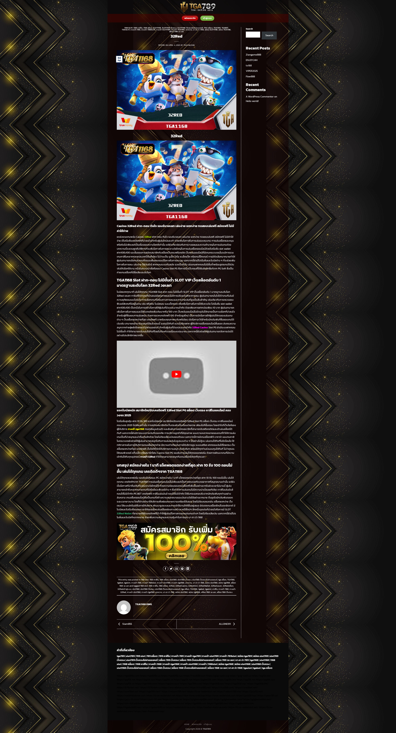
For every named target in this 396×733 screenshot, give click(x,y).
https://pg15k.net (183, 679)
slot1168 (157, 28)
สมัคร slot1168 (211, 29)
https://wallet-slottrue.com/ (212, 707)
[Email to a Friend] (176, 568)
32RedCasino (181, 585)
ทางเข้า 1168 (135, 29)
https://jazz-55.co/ (267, 695)
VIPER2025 (252, 71)
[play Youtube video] (176, 374)
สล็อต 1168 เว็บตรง (224, 592)
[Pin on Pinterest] (182, 568)
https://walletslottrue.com (131, 695)
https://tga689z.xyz (172, 675)
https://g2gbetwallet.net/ (257, 699)
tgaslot (126, 29)
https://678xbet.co (150, 687)
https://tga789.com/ (191, 683)
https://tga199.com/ (150, 691)
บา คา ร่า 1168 (198, 29)
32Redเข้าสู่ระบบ (124, 589)
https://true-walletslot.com (220, 695)
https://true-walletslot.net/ (243, 707)
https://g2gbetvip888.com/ (198, 699)
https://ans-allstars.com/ (175, 687)
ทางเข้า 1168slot (148, 29)
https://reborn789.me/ (229, 691)
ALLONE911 (225, 624)
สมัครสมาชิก (197, 724)
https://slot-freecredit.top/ (149, 711)
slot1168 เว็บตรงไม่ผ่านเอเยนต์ (190, 28)
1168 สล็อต (148, 28)
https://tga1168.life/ (257, 683)
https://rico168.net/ (200, 687)
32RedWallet (204, 585)
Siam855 (127, 624)
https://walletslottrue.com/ (181, 707)
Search (249, 28)
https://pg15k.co (164, 679)
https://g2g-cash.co (240, 675)
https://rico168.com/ (223, 687)
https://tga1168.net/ (213, 683)
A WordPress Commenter (260, 96)
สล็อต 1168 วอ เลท (176, 31)
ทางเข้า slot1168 (163, 29)
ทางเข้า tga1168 (178, 29)
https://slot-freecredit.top (190, 695)
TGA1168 (217, 28)
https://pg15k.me (126, 679)
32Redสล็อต (228, 585)
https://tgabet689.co (153, 707)
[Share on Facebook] (165, 568)
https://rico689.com (194, 675)
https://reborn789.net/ (174, 691)
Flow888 (250, 76)
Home (186, 724)
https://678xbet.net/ (128, 687)
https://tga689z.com (128, 675)
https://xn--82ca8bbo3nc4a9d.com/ (137, 703)
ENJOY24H (251, 60)
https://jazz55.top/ (246, 695)
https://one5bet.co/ (127, 691)
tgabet (225, 28)
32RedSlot (193, 585)
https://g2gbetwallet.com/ (228, 699)
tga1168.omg (189, 45)
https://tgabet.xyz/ (168, 683)
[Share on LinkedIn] (187, 568)
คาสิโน (215, 589)
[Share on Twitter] (171, 568)
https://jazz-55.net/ (151, 699)
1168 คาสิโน (138, 28)
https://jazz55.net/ (252, 691)
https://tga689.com (195, 703)
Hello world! (252, 101)
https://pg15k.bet (261, 675)
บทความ (189, 29)
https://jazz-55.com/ (128, 699)
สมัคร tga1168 (225, 29)
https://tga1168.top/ (236, 683)
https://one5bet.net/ (246, 687)
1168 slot (128, 28)
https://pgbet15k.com (205, 679)
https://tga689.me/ (217, 703)
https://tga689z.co (150, 675)
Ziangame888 (253, 54)
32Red (171, 585)
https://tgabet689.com (241, 703)
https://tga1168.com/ (146, 683)
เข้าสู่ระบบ (208, 724)
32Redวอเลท (216, 585)
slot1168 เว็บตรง (169, 28)
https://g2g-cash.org (217, 675)
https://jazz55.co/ (172, 699)
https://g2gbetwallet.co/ (170, 703)
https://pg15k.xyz (145, 679)
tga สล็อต (208, 28)
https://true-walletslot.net (201, 691)
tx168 (249, 65)
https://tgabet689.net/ (129, 707)
